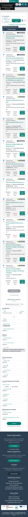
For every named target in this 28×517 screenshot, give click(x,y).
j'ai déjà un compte (14, 449)
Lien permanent (14, 295)
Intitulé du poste (11, 29)
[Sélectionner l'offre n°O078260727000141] (3, 160)
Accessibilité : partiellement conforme (14, 488)
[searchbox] (14, 321)
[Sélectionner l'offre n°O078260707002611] (3, 199)
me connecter (14, 460)
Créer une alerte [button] (17, 20)
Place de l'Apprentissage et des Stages (14, 500)
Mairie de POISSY (17, 250)
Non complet (15, 386)
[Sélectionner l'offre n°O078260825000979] (3, 55)
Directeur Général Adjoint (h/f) (14, 58)
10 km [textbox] (20, 313)
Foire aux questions (14, 485)
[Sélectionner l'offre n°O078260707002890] (3, 97)
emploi (13, 1)
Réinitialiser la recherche (15, 426)
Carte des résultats (7, 20)
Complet (7, 386)
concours (4, 1)
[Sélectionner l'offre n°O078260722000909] (3, 241)
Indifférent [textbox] (5, 395)
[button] (22, 304)
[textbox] (10, 313)
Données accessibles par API (16, 513)
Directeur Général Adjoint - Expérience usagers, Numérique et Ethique (15, 247)
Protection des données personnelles (14, 487)
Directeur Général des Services (15, 164)
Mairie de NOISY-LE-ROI (19, 82)
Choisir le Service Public (14, 498)
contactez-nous (14, 473)
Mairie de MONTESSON (18, 104)
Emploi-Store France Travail (14, 502)
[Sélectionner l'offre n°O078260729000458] (3, 119)
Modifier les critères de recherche (17, 24)
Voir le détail (23, 48)
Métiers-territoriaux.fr (14, 496)
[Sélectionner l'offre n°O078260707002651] (3, 219)
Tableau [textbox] (4, 419)
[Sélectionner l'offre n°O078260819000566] (3, 75)
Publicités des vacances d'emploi (13, 483)
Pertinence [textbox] (5, 414)
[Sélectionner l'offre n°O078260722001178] (3, 265)
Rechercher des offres (14, 481)
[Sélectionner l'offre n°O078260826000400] (3, 32)
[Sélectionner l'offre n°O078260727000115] (3, 179)
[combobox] (10, 313)
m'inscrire (14, 446)
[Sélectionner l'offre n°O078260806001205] (3, 141)
